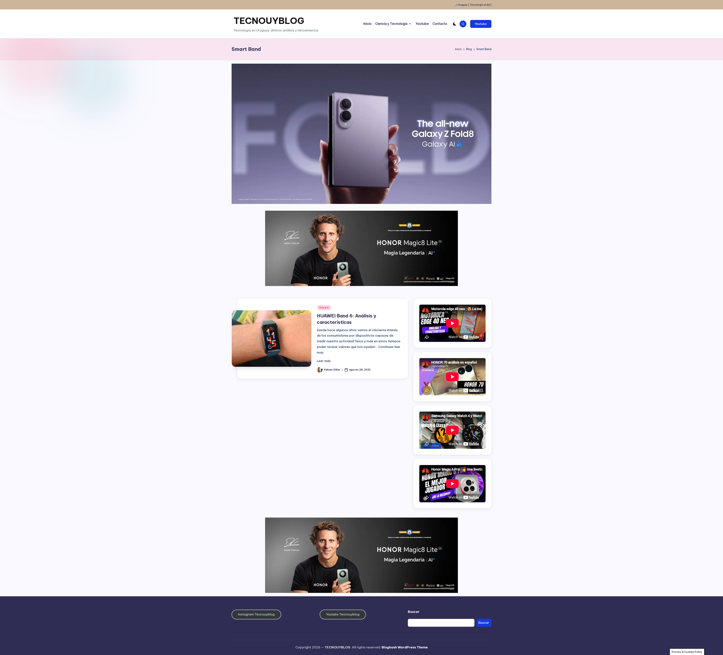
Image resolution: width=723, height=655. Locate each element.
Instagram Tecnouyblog (256, 614)
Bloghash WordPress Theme (405, 647)
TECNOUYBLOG (268, 20)
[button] (480, 24)
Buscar (413, 612)
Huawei (324, 307)
